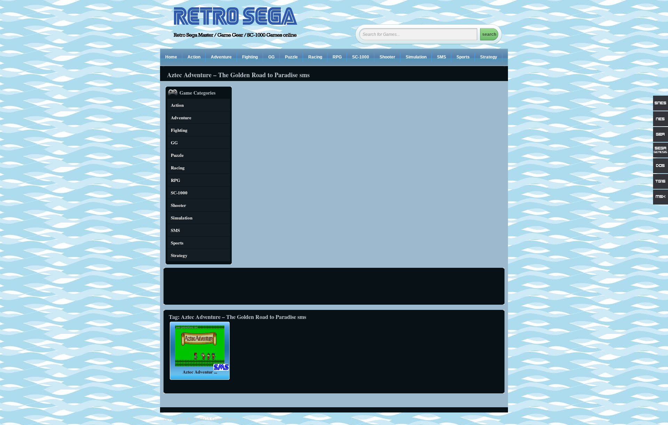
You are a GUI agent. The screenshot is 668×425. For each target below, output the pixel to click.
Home (171, 57)
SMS (441, 57)
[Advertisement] (335, 286)
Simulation (416, 57)
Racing (315, 57)
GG (271, 57)
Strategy (488, 57)
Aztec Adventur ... (200, 371)
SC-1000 (360, 57)
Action (194, 57)
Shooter (387, 57)
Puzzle (291, 57)
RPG (337, 57)
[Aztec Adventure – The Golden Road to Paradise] (199, 366)
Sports (463, 57)
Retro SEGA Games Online (213, 419)
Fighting (250, 57)
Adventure (221, 57)
